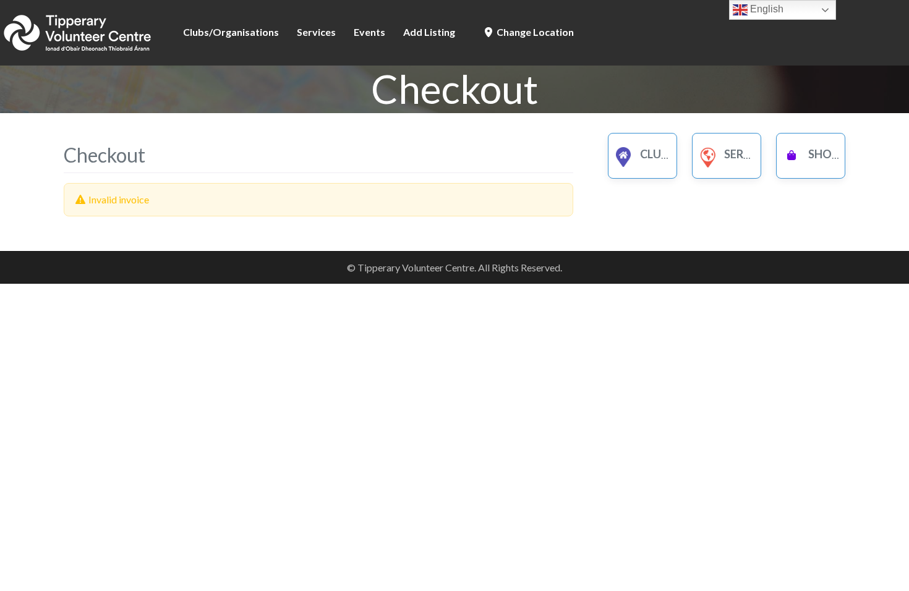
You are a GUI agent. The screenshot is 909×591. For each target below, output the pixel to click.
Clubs (656, 154)
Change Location (534, 32)
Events (369, 32)
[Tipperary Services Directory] (77, 30)
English (765, 9)
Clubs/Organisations (231, 32)
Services (316, 32)
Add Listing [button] (429, 32)
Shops (825, 154)
